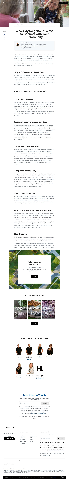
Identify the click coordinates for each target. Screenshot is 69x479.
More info (54, 477)
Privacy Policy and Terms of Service (38, 413)
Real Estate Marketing (41, 2)
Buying (31, 441)
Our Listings (22, 436)
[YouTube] (12, 433)
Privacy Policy (62, 460)
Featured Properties (31, 2)
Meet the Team (23, 441)
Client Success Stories (24, 443)
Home (21, 434)
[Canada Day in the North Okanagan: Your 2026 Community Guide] (48, 309)
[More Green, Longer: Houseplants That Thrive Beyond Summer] (20, 309)
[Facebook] (4, 433)
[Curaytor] (9, 439)
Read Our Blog (33, 434)
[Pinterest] (10, 433)
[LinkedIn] (8, 433)
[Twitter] (6, 433)
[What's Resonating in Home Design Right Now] (34, 309)
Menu (55, 2)
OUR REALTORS (22, 2)
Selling (31, 439)
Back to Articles (19, 25)
